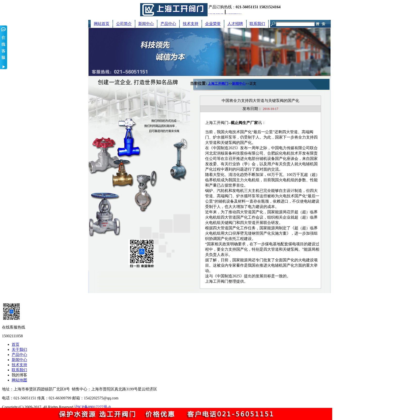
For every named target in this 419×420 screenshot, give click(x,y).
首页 (15, 344)
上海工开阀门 (218, 83)
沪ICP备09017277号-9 (92, 407)
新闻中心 (146, 24)
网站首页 (101, 24)
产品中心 (168, 24)
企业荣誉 (213, 24)
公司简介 (124, 24)
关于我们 (19, 349)
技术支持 (190, 24)
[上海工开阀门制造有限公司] (174, 15)
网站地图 (19, 380)
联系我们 (257, 24)
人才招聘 (235, 24)
